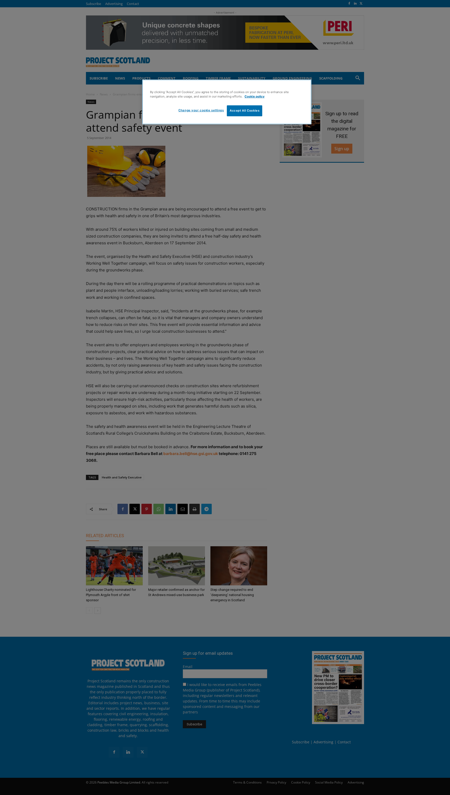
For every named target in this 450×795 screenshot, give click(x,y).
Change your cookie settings (201, 110)
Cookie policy (255, 96)
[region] (226, 102)
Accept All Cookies (244, 110)
